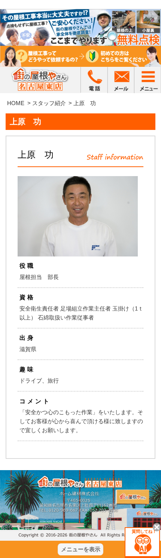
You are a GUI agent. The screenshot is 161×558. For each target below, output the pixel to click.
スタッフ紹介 (49, 103)
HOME (15, 103)
